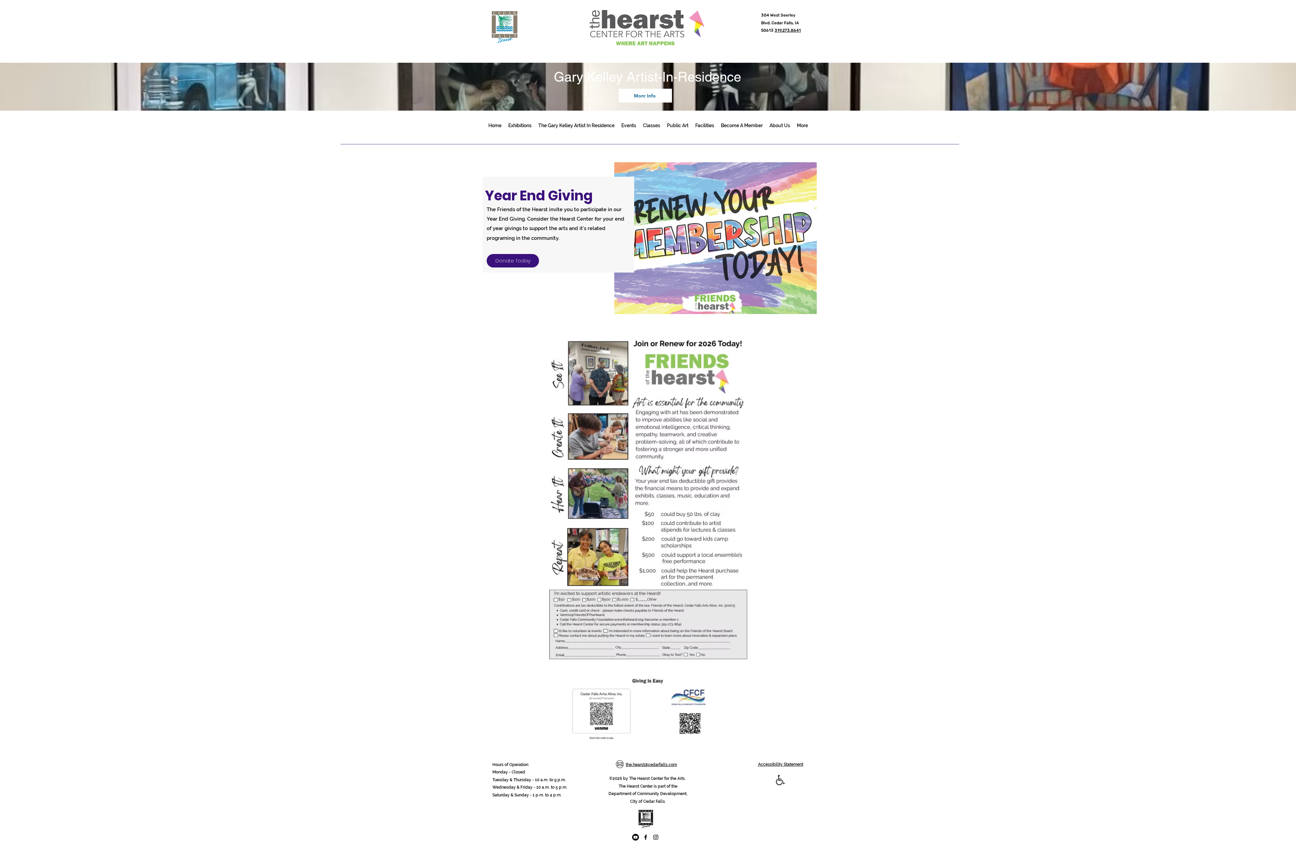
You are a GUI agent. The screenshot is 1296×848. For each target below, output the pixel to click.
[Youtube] (635, 837)
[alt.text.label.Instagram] (655, 837)
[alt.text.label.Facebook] (645, 837)
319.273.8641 (788, 30)
